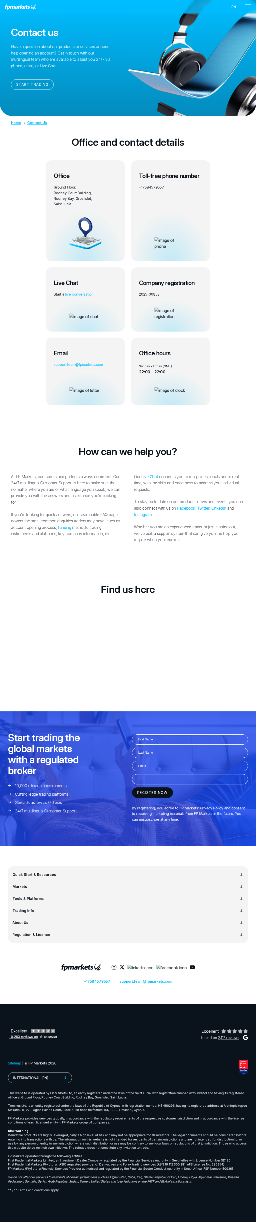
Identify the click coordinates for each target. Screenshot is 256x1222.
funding (64, 527)
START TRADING (32, 84)
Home (16, 123)
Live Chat (149, 476)
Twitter (203, 508)
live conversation (79, 294)
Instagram (143, 514)
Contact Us (37, 123)
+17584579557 (151, 187)
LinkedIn (218, 508)
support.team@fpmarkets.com (78, 364)
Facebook (186, 508)
